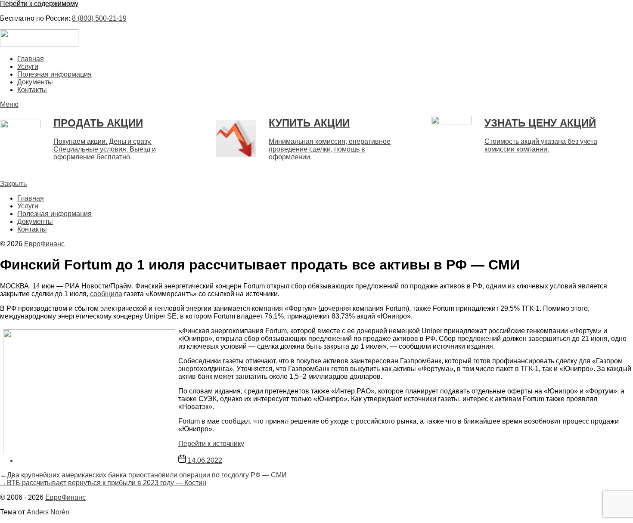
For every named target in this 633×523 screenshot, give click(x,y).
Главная (30, 58)
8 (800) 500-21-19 (99, 18)
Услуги (27, 66)
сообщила (106, 293)
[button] (316, 104)
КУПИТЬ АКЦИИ (309, 123)
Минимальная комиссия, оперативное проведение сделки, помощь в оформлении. (330, 149)
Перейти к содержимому (39, 3)
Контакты (32, 89)
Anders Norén (48, 512)
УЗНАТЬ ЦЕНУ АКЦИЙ (540, 123)
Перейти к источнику (211, 443)
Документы (35, 82)
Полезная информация (54, 74)
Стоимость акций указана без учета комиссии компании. (540, 145)
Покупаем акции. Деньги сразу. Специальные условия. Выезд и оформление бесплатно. (104, 149)
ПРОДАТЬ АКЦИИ (98, 123)
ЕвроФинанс (44, 244)
